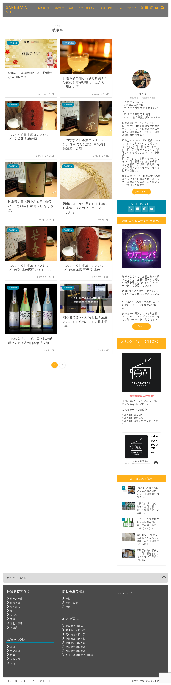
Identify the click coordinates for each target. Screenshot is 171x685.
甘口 (12, 663)
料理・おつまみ (87, 8)
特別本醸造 (16, 623)
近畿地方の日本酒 (76, 643)
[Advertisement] (141, 42)
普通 (12, 655)
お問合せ (131, 8)
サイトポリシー (40, 681)
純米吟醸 (15, 603)
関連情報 (59, 8)
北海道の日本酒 (74, 626)
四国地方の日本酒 (76, 651)
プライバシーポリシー (18, 681)
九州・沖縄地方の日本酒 (79, 655)
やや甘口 (15, 659)
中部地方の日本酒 (76, 638)
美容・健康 (106, 8)
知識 (71, 8)
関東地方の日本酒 (76, 634)
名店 (119, 8)
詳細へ (141, 326)
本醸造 (14, 627)
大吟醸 (14, 615)
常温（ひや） (73, 603)
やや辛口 (15, 651)
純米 (12, 611)
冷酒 (68, 598)
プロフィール (141, 191)
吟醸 (12, 619)
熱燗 (68, 607)
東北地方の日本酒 (76, 630)
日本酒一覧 (44, 8)
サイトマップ (124, 593)
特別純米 (15, 607)
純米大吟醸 (16, 598)
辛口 (12, 647)
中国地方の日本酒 (76, 647)
